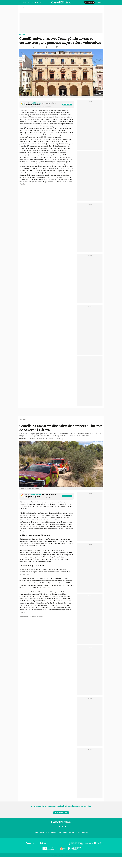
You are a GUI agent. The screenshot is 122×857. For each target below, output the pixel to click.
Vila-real (42, 832)
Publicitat (78, 834)
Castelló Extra (22, 47)
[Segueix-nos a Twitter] (31, 2)
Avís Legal (47, 834)
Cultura (59, 832)
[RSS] (35, 2)
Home (21, 7)
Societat (65, 832)
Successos (72, 832)
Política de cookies (69, 834)
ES (40, 2)
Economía (53, 832)
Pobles (47, 832)
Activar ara (66, 104)
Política (78, 832)
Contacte (33, 834)
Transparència (87, 834)
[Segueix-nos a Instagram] (33, 2)
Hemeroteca (85, 832)
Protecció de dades (57, 834)
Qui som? (40, 834)
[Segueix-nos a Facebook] (29, 2)
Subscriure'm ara (61, 812)
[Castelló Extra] (61, 823)
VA (37, 2)
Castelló (22, 34)
